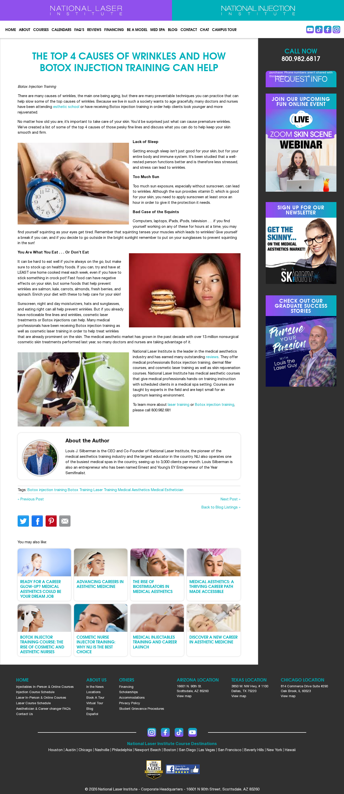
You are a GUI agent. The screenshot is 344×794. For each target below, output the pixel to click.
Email (65, 521)
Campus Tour (224, 29)
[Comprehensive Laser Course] (86, 10)
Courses (41, 29)
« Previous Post (31, 499)
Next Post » (230, 499)
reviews (212, 357)
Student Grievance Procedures (141, 709)
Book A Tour (95, 697)
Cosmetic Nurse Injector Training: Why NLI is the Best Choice (96, 644)
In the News (95, 687)
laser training (178, 404)
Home (10, 29)
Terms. (315, 76)
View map (184, 696)
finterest (51, 521)
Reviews (94, 29)
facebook (37, 521)
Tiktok (319, 29)
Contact (189, 29)
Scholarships (128, 692)
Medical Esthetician (167, 490)
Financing (114, 29)
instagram (336, 29)
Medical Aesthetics (134, 490)
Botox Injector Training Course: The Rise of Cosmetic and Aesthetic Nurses (42, 644)
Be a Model (137, 29)
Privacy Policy (297, 76)
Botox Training (80, 490)
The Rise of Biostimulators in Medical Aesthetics (153, 586)
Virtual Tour (94, 703)
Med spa (157, 29)
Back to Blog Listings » (220, 507)
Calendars (61, 29)
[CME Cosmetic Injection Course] (258, 10)
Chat (204, 29)
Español (92, 714)
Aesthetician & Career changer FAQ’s (43, 709)
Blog (173, 29)
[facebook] (183, 770)
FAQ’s (79, 29)
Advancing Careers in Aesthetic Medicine (100, 583)
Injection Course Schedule (35, 692)
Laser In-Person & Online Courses (41, 697)
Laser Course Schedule (33, 703)
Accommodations (132, 697)
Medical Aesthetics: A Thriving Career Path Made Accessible (211, 586)
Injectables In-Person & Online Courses (45, 687)
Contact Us (24, 714)
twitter (23, 521)
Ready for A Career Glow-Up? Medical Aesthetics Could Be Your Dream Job (40, 588)
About (24, 29)
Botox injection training (214, 404)
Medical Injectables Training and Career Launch (155, 641)
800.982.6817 (301, 58)
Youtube (310, 29)
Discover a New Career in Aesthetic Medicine (213, 639)
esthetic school (66, 106)
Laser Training (105, 490)
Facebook (327, 29)
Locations (93, 692)
